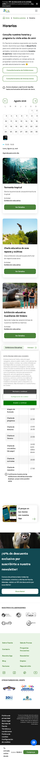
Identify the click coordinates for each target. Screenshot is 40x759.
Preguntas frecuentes (24, 649)
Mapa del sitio (25, 666)
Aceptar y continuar (20, 403)
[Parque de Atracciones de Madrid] (27, 688)
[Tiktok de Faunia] (24, 672)
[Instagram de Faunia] (4, 672)
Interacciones (32, 347)
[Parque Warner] (9, 688)
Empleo (23, 661)
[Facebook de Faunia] (14, 672)
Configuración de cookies (7, 740)
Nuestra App (7, 656)
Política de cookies (6, 735)
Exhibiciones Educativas (13, 347)
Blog (4, 661)
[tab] (14, 347)
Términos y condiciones (7, 730)
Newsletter (24, 656)
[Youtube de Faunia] (35, 672)
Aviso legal (6, 721)
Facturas (5, 666)
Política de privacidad (6, 716)
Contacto (6, 649)
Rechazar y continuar (20, 391)
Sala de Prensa (26, 643)
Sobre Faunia (7, 643)
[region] (20, 379)
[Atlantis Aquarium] (27, 698)
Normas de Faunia (6, 724)
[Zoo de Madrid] (9, 698)
